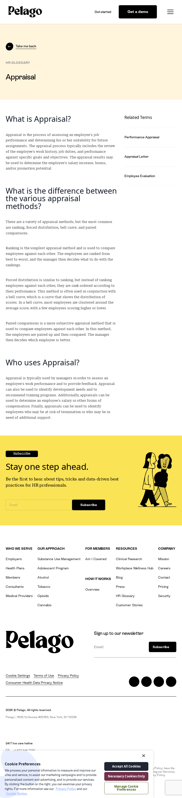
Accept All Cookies (126, 766)
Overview (92, 589)
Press (120, 587)
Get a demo (137, 11)
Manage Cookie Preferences (126, 788)
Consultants (15, 587)
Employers (14, 559)
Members (13, 577)
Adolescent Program (53, 568)
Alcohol (43, 577)
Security (164, 596)
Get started (103, 12)
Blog (119, 577)
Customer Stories (129, 605)
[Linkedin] (159, 681)
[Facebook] (146, 681)
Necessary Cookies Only (126, 776)
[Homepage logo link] (25, 11)
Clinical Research (129, 559)
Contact (164, 577)
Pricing (163, 587)
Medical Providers (19, 596)
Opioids (43, 596)
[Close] (143, 755)
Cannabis (44, 605)
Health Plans (15, 568)
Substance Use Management (59, 559)
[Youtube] (171, 681)
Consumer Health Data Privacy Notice (34, 683)
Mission (163, 559)
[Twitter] (134, 681)
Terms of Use (44, 675)
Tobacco (43, 587)
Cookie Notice (16, 793)
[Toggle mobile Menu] (169, 12)
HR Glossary (125, 596)
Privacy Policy (68, 675)
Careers (164, 568)
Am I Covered (96, 559)
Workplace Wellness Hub (134, 568)
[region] (76, 774)
